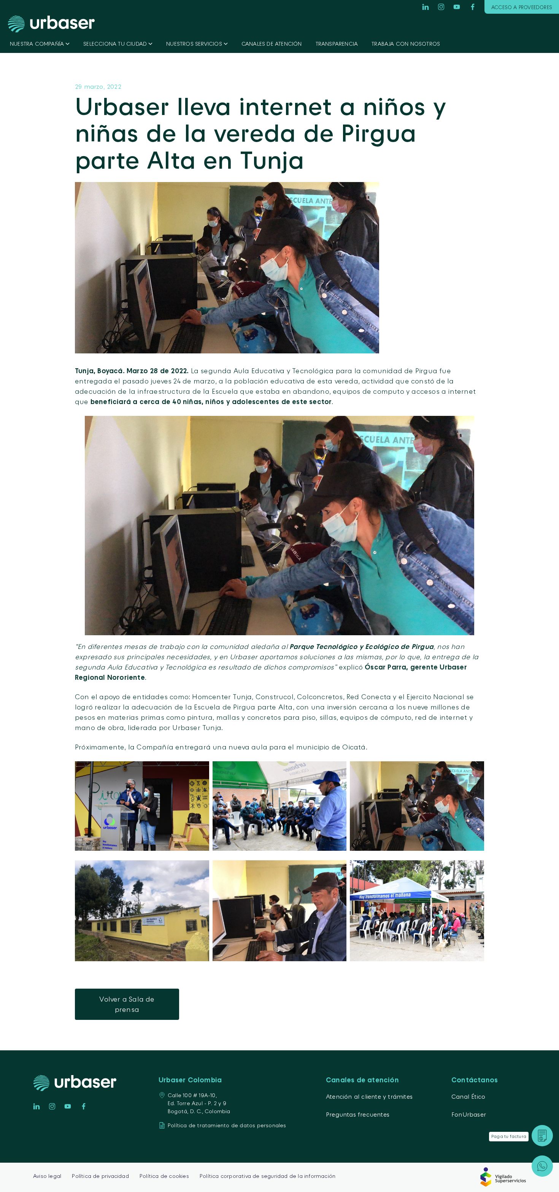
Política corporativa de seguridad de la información (267, 1176)
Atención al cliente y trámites (369, 1096)
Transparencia (337, 43)
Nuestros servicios (194, 43)
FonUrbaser (468, 1114)
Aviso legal (47, 1176)
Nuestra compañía (37, 43)
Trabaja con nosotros (406, 43)
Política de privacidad (100, 1176)
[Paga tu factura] (542, 1135)
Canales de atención (271, 43)
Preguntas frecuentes (357, 1114)
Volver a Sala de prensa (126, 1004)
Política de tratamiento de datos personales (227, 1125)
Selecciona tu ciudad (115, 43)
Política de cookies (164, 1176)
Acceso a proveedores (521, 7)
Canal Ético (468, 1096)
